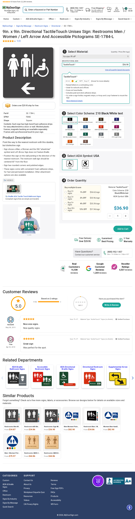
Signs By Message (104, 19)
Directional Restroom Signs (93, 368)
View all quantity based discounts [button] (117, 70)
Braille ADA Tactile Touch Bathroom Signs (24, 196)
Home (6, 19)
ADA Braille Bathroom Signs (17, 368)
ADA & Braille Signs (34, 19)
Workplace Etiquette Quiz (34, 492)
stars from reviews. (21, 2)
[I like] (82, 303)
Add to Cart (122, 229)
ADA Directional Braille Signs (67, 368)
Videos (26, 500)
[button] (109, 10)
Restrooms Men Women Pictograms (18, 427)
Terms (53, 484)
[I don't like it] (78, 303)
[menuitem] (6, 19)
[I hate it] (76, 303)
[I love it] (85, 303)
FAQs (53, 492)
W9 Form (54, 504)
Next (133, 378)
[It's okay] (80, 303)
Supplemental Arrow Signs (118, 368)
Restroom (64, 19)
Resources (28, 496)
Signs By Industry (82, 19)
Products (54, 496)
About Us (27, 484)
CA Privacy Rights (31, 504)
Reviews (54, 480)
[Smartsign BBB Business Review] (119, 481)
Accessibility (56, 500)
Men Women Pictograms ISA (74, 427)
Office (51, 19)
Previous (2, 378)
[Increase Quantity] (125, 216)
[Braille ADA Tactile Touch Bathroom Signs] (13, 189)
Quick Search (124, 19)
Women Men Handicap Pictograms (116, 427)
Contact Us (28, 480)
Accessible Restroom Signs (42, 368)
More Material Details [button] (74, 101)
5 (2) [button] (19, 41)
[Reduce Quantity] (109, 216)
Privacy (27, 488)
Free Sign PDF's (57, 488)
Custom (16, 19)
